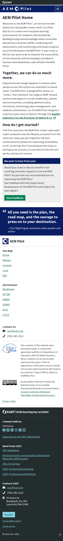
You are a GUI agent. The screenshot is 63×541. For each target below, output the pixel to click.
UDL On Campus (11, 463)
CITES (6, 314)
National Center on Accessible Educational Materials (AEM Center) (26, 457)
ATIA (5, 309)
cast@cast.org (15, 487)
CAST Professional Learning (18, 468)
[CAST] (7, 2)
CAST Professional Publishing (19, 474)
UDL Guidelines (11, 450)
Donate (9, 514)
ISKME (6, 304)
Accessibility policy (12, 520)
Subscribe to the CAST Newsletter (21, 436)
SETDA (6, 294)
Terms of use (9, 526)
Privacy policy (9, 401)
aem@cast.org (15, 331)
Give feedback (14, 197)
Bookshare (9, 289)
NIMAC (6, 299)
